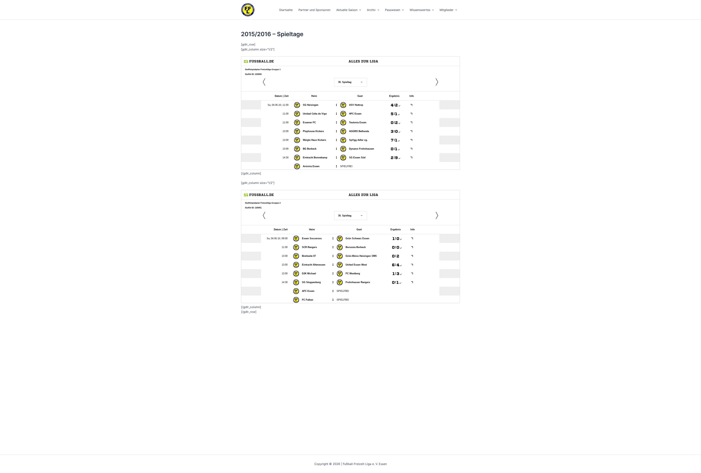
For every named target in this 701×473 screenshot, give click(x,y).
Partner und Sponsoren (314, 10)
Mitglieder (446, 10)
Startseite (286, 10)
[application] (359, 10)
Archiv (371, 10)
